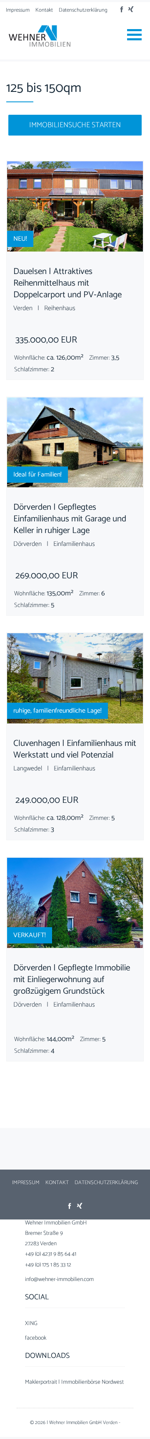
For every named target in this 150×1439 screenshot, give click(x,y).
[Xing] (131, 9)
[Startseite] (39, 36)
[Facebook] (122, 9)
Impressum (18, 10)
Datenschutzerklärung (83, 10)
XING (31, 1323)
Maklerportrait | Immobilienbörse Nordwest (74, 1382)
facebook (35, 1338)
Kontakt (44, 10)
